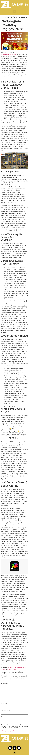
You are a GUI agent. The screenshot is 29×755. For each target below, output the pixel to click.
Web (2, 716)
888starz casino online (15, 667)
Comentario (5, 683)
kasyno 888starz (12, 669)
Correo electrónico (7, 710)
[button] (14, 11)
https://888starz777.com (8, 54)
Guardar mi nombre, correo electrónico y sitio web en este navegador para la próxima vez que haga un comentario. (14, 726)
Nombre (4, 703)
